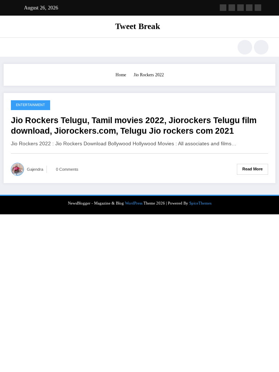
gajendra (35, 169)
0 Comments (67, 169)
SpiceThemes (200, 203)
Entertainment (30, 105)
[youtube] (258, 7)
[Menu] (14, 47)
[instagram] (249, 7)
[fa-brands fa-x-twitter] (232, 7)
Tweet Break (137, 26)
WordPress (133, 203)
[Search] (245, 47)
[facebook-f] (223, 7)
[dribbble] (240, 7)
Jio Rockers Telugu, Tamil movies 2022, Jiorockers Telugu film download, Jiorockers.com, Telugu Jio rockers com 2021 (133, 126)
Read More (252, 169)
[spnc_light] (261, 47)
